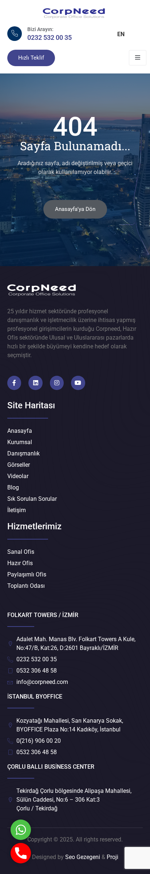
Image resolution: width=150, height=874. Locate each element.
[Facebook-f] (14, 383)
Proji (112, 857)
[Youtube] (78, 383)
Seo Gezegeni (82, 857)
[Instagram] (57, 383)
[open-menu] (137, 57)
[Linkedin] (35, 383)
